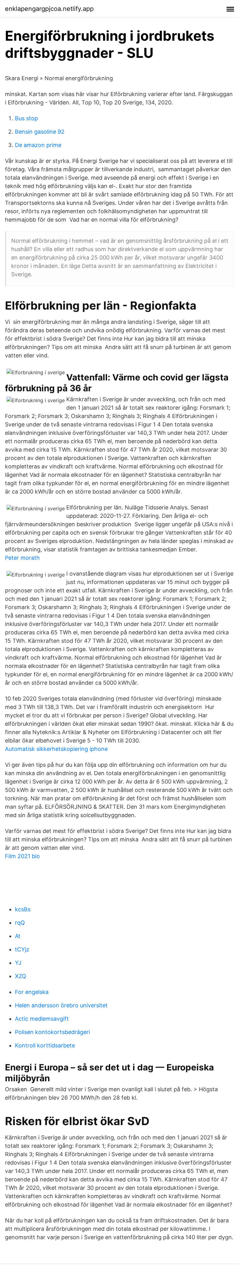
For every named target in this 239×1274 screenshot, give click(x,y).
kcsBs (22, 909)
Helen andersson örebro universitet (61, 1005)
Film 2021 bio (22, 856)
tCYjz (22, 949)
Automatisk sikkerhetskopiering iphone (56, 749)
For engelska (32, 992)
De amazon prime (38, 145)
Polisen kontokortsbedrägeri (52, 1032)
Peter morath (22, 557)
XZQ (20, 976)
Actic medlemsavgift (42, 1018)
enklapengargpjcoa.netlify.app (49, 9)
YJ (18, 962)
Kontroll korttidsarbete (45, 1045)
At (18, 936)
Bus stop (26, 118)
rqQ (20, 922)
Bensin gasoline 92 (39, 131)
